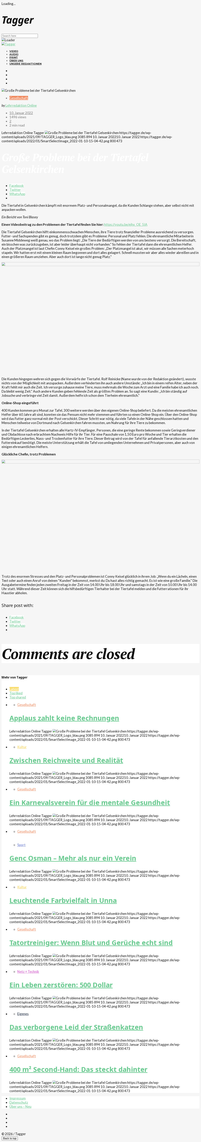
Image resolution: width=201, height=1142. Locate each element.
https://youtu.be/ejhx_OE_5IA (125, 224)
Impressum (17, 1098)
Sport (21, 845)
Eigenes (23, 1014)
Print (13, 57)
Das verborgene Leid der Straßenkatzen (76, 1027)
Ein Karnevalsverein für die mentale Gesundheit (89, 802)
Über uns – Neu (20, 1106)
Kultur (22, 747)
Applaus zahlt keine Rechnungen (64, 717)
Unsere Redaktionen (25, 63)
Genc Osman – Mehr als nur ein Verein (72, 858)
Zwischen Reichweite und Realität (66, 760)
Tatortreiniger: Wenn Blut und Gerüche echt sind (91, 942)
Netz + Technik (28, 971)
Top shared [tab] (17, 697)
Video (13, 51)
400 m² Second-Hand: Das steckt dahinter (78, 1069)
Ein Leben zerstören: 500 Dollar (61, 984)
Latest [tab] (14, 689)
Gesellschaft (18, 98)
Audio (13, 54)
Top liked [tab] (16, 693)
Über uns (16, 60)
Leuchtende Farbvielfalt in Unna (63, 900)
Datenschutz (18, 1102)
